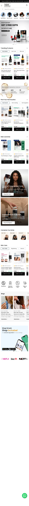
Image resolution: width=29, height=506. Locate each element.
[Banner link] (14, 338)
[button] (2, 68)
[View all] (27, 48)
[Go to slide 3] (7, 66)
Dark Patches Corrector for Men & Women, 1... (19, 268)
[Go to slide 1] (18, 66)
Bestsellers (5, 51)
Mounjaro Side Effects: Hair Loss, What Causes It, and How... (6, 313)
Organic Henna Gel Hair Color (19, 156)
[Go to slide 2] (6, 66)
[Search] (2, 9)
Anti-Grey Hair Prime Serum (19, 71)
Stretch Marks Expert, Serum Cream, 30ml (6, 268)
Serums (22, 248)
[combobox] (16, 9)
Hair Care (14, 51)
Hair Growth (5, 102)
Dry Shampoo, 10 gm (6, 155)
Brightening (14, 248)
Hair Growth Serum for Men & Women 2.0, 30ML (6, 71)
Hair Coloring (15, 102)
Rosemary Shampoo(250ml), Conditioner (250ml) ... (19, 122)
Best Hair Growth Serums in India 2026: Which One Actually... (19, 313)
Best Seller (4, 248)
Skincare (22, 51)
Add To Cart (6, 77)
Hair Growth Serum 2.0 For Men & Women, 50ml (6, 122)
